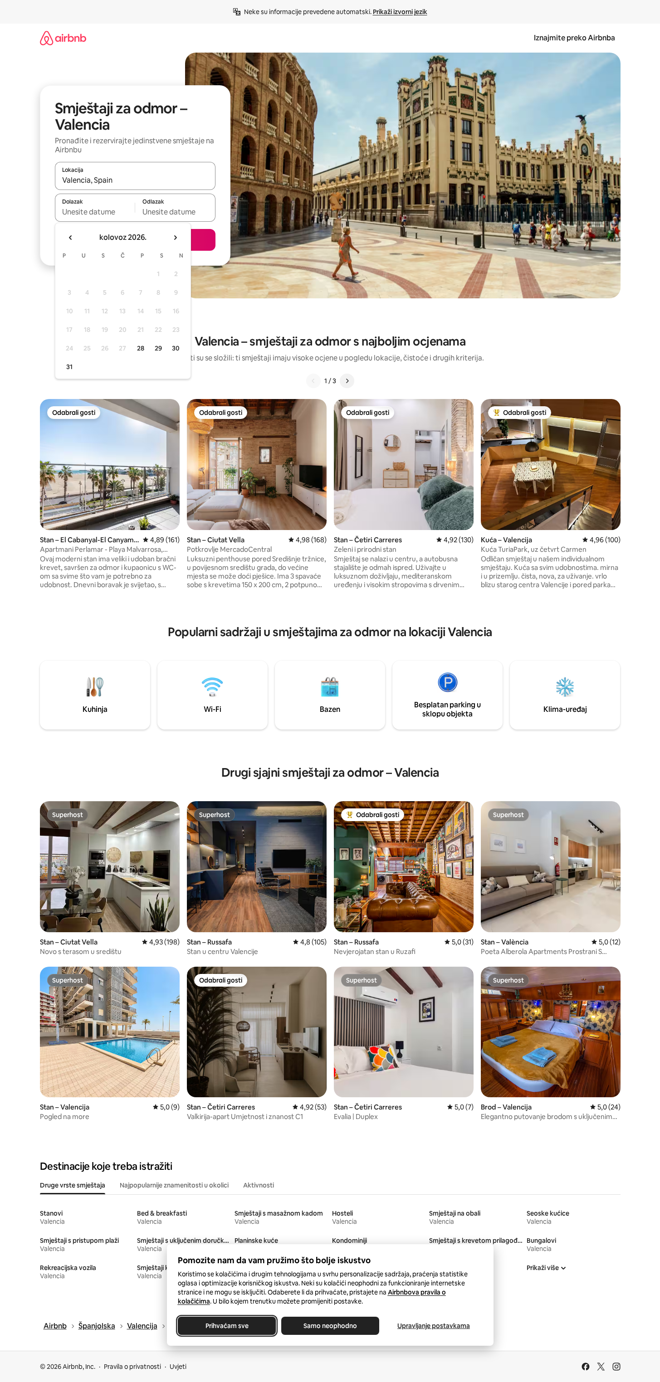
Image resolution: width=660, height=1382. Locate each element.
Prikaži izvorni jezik (400, 12)
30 (176, 348)
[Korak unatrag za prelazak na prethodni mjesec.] (70, 237)
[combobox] (135, 180)
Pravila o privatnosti (132, 1367)
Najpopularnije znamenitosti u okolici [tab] (174, 1185)
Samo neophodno (330, 1326)
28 (140, 348)
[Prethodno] (313, 381)
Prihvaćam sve (226, 1326)
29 (158, 348)
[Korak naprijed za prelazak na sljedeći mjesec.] (175, 237)
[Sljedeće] (347, 381)
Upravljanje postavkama (433, 1326)
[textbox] (95, 211)
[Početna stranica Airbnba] (63, 38)
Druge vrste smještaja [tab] (72, 1185)
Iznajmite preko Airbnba (574, 38)
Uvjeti (178, 1367)
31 (69, 367)
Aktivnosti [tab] (258, 1185)
